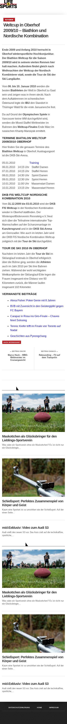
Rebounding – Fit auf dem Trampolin (49, 356)
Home (39, 707)
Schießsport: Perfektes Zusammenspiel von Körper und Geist (32, 503)
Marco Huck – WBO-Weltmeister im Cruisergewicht (18, 357)
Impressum (54, 707)
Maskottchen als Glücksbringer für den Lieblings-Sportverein (29, 438)
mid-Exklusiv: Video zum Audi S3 (25, 527)
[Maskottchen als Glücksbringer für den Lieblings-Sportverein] (33, 431)
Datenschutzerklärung (19, 707)
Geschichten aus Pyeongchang (28, 336)
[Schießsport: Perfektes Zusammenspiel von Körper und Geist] (33, 495)
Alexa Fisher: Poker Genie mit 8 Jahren (32, 300)
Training (34, 162)
